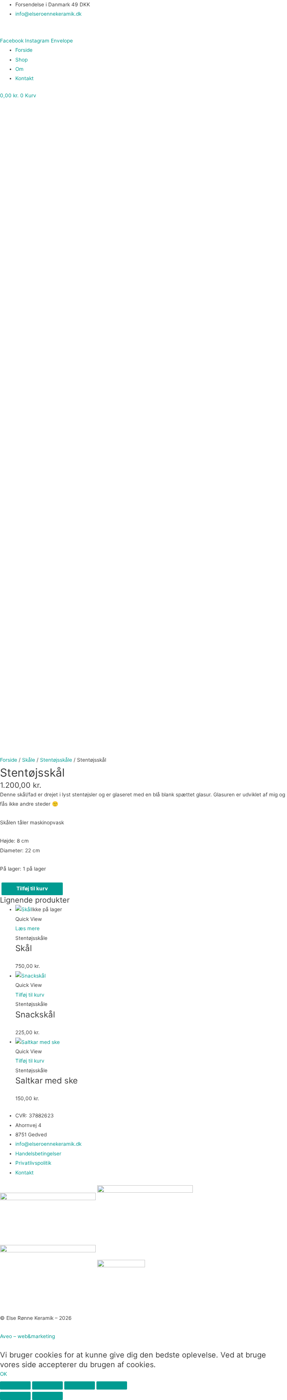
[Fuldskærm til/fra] (47, 1385)
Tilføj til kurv (32, 888)
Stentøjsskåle (56, 760)
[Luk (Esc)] (111, 1385)
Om (19, 69)
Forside (24, 50)
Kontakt (24, 78)
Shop (21, 60)
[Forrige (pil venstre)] (15, 1396)
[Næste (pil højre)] (47, 1396)
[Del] (79, 1385)
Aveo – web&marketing (27, 1336)
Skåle (28, 760)
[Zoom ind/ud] (15, 1385)
